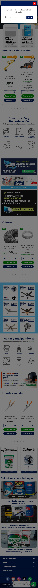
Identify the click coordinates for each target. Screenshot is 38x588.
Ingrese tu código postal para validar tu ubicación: (18, 11)
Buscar (30, 17)
